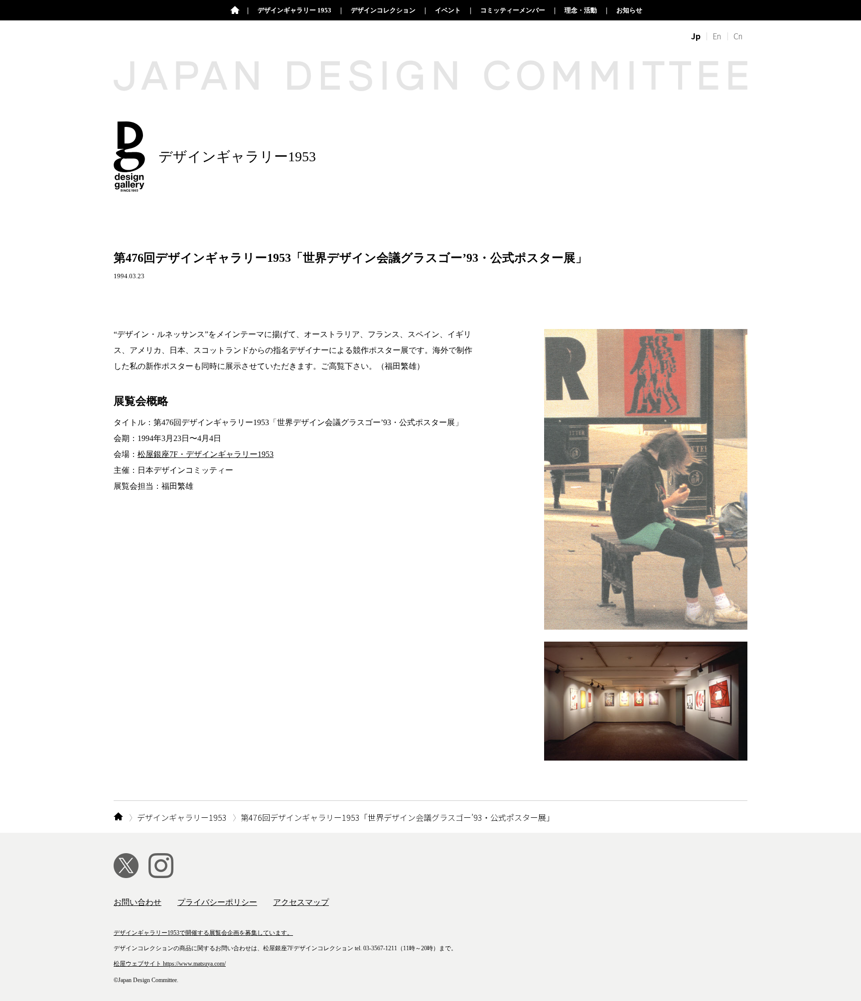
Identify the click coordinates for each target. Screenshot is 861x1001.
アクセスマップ (301, 902)
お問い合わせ (137, 902)
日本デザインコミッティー (235, 10)
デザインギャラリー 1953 (294, 10)
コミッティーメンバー (512, 10)
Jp (696, 36)
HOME (118, 817)
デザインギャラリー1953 (182, 817)
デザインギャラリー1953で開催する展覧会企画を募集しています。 (203, 932)
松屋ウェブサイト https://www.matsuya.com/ (170, 963)
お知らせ (629, 10)
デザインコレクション (383, 10)
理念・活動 (581, 10)
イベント (448, 10)
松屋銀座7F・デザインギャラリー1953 (206, 454)
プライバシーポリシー (217, 902)
